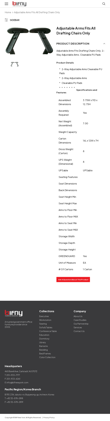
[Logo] (20, 4)
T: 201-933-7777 (12, 375)
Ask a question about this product (73, 280)
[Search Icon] (103, 3)
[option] (29, 41)
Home (8, 12)
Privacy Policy (49, 417)
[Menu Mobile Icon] (6, 4)
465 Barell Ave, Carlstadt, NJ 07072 (21, 371)
